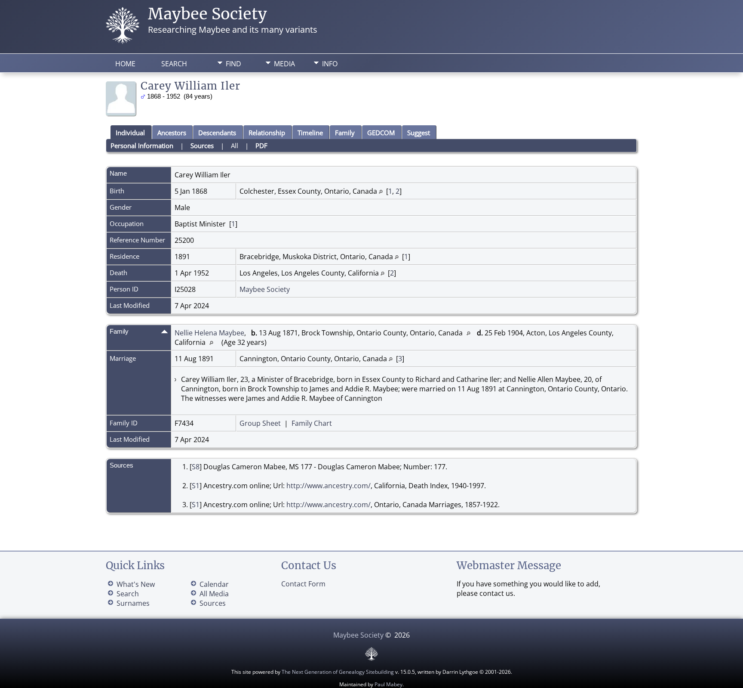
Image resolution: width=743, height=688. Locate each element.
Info (330, 63)
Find (233, 63)
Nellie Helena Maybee (209, 333)
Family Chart (312, 423)
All (234, 145)
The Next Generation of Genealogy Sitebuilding (338, 672)
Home (125, 63)
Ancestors (171, 132)
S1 (196, 485)
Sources (202, 145)
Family (345, 132)
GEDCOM (381, 132)
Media (284, 63)
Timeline (310, 132)
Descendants (217, 132)
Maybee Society (207, 14)
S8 (196, 466)
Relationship (267, 132)
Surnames (133, 603)
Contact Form (303, 584)
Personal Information (142, 145)
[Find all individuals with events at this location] (381, 191)
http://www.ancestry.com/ (328, 485)
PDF (261, 145)
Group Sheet (260, 423)
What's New (136, 584)
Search (174, 63)
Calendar (214, 584)
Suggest (418, 132)
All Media (214, 593)
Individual (130, 132)
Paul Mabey (388, 684)
